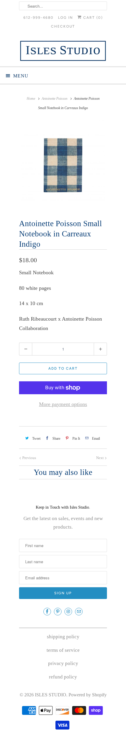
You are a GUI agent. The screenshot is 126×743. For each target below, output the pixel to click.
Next (100, 458)
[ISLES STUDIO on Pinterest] (58, 611)
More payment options (63, 404)
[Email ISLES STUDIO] (79, 611)
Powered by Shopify (88, 694)
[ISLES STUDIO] (63, 51)
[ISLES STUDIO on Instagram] (68, 611)
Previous (28, 458)
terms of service (63, 650)
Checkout (63, 26)
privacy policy (63, 663)
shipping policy (63, 636)
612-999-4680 (38, 18)
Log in (65, 18)
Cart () (92, 18)
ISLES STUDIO (50, 694)
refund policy (63, 677)
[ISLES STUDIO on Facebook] (47, 611)
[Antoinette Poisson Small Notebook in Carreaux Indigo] (63, 164)
